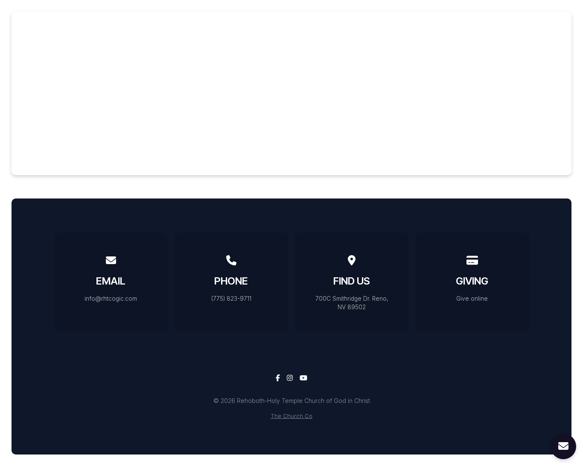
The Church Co (291, 416)
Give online (472, 298)
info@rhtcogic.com (111, 298)
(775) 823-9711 (231, 298)
